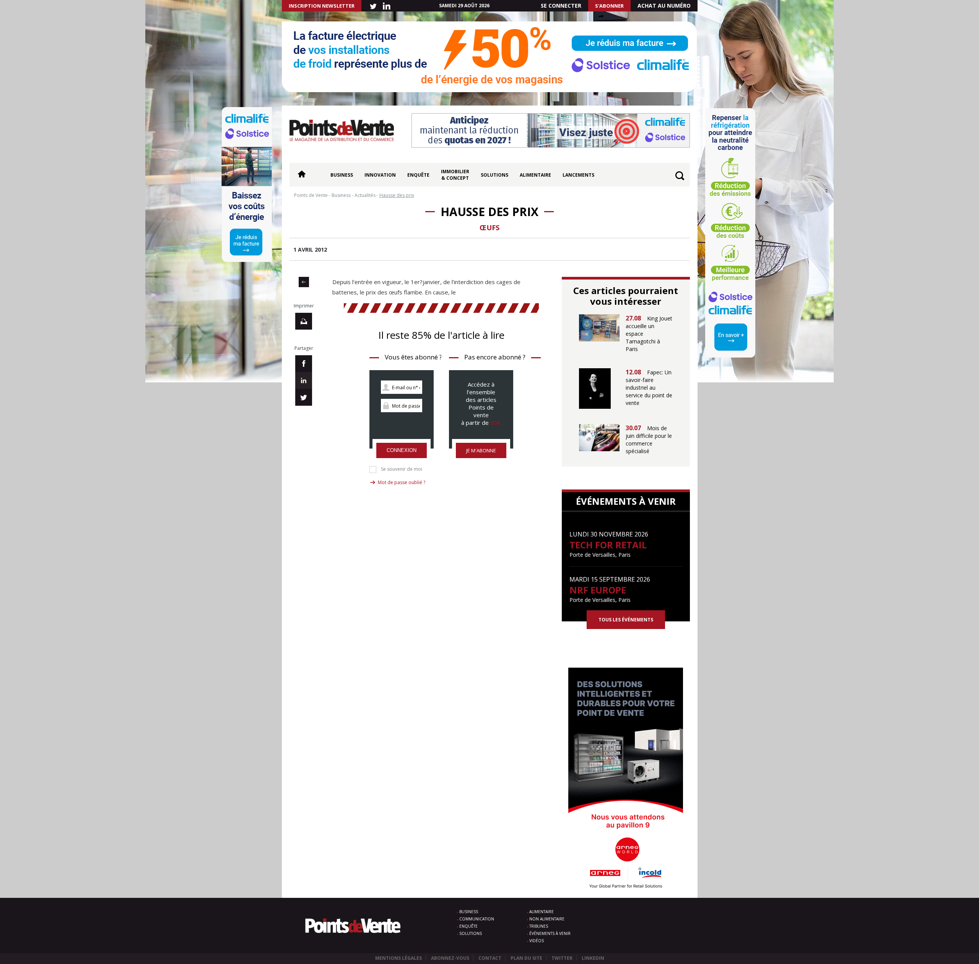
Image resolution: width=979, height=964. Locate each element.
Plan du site (526, 958)
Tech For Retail (608, 544)
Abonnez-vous (450, 958)
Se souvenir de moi (401, 469)
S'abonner (609, 5)
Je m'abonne (481, 450)
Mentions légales (398, 958)
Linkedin (593, 958)
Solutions (494, 175)
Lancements (578, 175)
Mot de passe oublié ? (401, 482)
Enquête (418, 175)
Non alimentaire (546, 919)
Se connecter (561, 5)
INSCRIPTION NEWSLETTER (322, 5)
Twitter (561, 958)
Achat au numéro (664, 5)
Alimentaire (535, 175)
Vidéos (536, 940)
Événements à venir (550, 933)
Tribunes (538, 926)
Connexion (401, 450)
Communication (476, 919)
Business (341, 175)
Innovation (380, 175)
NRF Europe (597, 590)
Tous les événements (625, 619)
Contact (489, 958)
